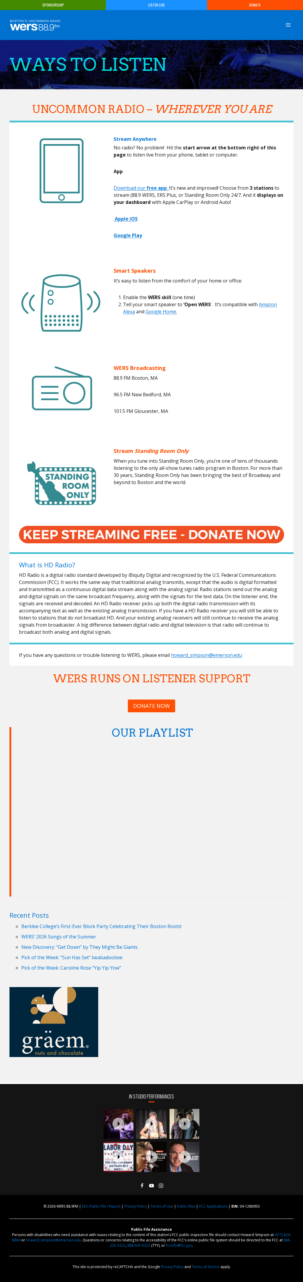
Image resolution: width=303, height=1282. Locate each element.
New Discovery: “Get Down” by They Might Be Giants (79, 947)
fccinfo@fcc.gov (179, 1245)
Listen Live (156, 4)
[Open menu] (288, 24)
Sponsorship (53, 4)
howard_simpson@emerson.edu (206, 655)
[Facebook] (142, 1185)
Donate (255, 4)
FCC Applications (213, 1206)
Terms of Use (162, 1206)
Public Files (186, 1206)
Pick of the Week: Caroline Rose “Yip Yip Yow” (71, 968)
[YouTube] (151, 1185)
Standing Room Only (161, 450)
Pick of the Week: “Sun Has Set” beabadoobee (72, 957)
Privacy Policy (135, 1206)
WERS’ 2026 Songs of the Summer (58, 936)
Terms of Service (206, 1266)
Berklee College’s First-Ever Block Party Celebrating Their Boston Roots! (101, 926)
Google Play (128, 235)
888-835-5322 (138, 1245)
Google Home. (161, 311)
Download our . (141, 188)
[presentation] (119, 1124)
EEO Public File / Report (101, 1206)
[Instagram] (161, 1185)
